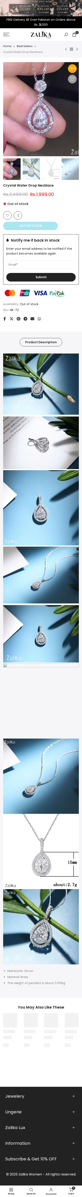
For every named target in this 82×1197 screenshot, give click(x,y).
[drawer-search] (66, 34)
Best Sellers (25, 46)
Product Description (41, 342)
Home (7, 46)
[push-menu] (6, 34)
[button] (7, 215)
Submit (41, 277)
